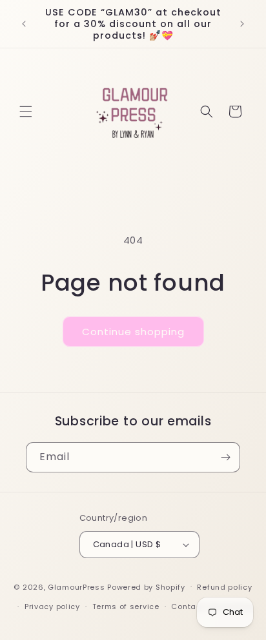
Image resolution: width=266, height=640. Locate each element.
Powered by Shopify (146, 586)
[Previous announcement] (24, 24)
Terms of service (125, 606)
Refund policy (224, 587)
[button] (26, 111)
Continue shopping (133, 331)
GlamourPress (76, 586)
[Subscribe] (225, 457)
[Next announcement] (242, 24)
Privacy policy (52, 606)
